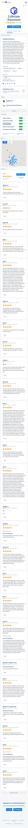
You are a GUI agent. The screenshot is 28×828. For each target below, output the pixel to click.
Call (11, 27)
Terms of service (14, 820)
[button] (9, 155)
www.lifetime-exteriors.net (9, 80)
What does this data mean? (20, 134)
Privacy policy (21, 820)
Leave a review (20, 174)
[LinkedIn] (9, 83)
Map (19, 31)
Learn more (5, 92)
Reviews (15, 31)
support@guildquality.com (18, 823)
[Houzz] (7, 83)
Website (18, 27)
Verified (5, 186)
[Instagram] (14, 83)
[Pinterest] (12, 83)
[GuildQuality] (6, 2)
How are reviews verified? (21, 178)
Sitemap (14, 821)
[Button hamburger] (26, 2)
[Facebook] (3, 83)
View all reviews (14, 792)
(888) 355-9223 (8, 823)
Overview (10, 31)
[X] (5, 83)
